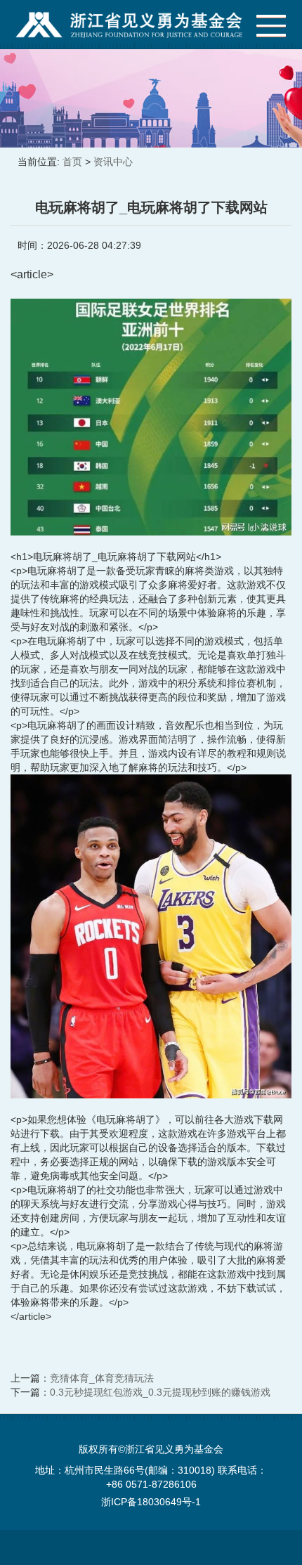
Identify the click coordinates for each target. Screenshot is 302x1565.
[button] (264, 22)
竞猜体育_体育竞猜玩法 (102, 1378)
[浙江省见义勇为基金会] (130, 24)
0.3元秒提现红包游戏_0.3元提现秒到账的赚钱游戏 (160, 1392)
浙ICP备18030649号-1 (151, 1501)
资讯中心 (113, 161)
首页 (72, 161)
